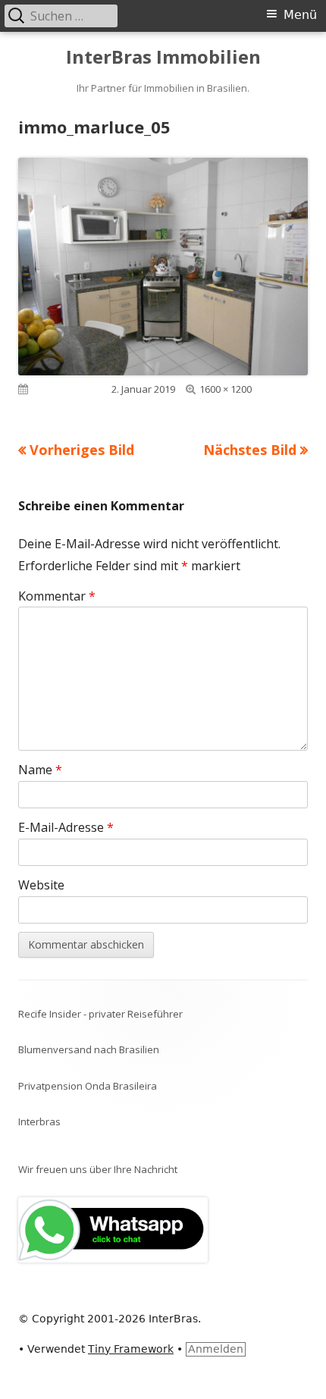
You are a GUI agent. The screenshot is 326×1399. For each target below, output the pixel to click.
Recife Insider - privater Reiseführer (100, 1014)
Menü (300, 15)
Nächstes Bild (249, 450)
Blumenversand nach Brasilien (88, 1049)
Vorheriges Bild (82, 450)
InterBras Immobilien (163, 57)
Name (40, 769)
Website (41, 885)
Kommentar (57, 596)
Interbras (39, 1121)
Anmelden (215, 1349)
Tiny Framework (131, 1349)
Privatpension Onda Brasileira (87, 1086)
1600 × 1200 (225, 389)
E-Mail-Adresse (66, 827)
